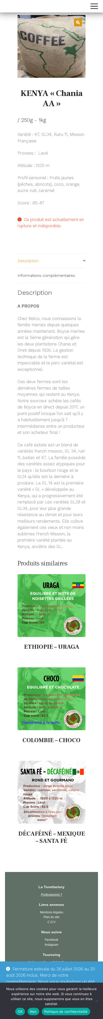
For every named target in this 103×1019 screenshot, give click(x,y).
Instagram (51, 944)
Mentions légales (51, 912)
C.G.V (52, 922)
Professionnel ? (51, 894)
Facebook (51, 939)
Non (33, 1012)
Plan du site (52, 917)
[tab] (52, 261)
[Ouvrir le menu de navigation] (94, 6)
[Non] (96, 1000)
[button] (78, 22)
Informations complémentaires (46, 275)
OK (20, 1012)
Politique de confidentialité (66, 1012)
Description (28, 260)
